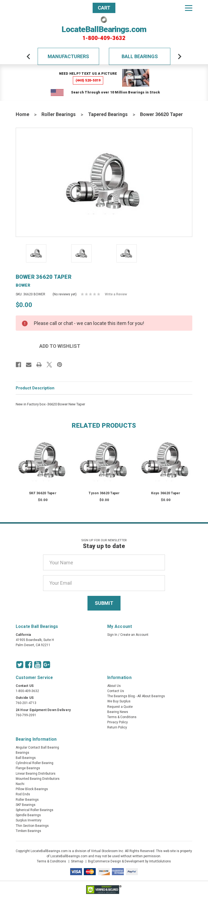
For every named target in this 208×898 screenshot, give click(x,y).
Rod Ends (23, 794)
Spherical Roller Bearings (34, 810)
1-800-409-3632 (103, 38)
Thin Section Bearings (32, 826)
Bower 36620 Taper (161, 114)
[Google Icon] (47, 665)
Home (22, 114)
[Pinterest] (59, 364)
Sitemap (77, 861)
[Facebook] (18, 364)
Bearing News (117, 712)
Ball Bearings (140, 56)
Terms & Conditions (121, 717)
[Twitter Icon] (20, 665)
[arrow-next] (179, 56)
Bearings (22, 753)
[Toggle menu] (189, 8)
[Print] (39, 364)
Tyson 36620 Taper (104, 493)
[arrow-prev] (28, 56)
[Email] (28, 364)
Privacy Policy (117, 722)
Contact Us (115, 691)
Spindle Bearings (28, 815)
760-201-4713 (26, 703)
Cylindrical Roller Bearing (34, 763)
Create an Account (134, 635)
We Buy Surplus (119, 701)
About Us (114, 686)
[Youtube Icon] (38, 665)
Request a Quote (120, 707)
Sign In (112, 635)
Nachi (20, 784)
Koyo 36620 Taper (165, 493)
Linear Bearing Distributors (36, 773)
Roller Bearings (58, 114)
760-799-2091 (26, 715)
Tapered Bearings (108, 114)
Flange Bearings (28, 768)
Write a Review (116, 294)
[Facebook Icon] (29, 665)
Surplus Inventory (28, 820)
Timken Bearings (28, 831)
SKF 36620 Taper (42, 493)
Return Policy (117, 727)
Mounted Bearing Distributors (38, 779)
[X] (49, 364)
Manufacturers (68, 56)
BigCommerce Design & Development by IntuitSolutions (129, 861)
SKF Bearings (25, 805)
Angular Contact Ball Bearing (37, 747)
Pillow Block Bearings (32, 789)
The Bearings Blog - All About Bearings (136, 696)
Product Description (35, 388)
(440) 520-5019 (88, 80)
